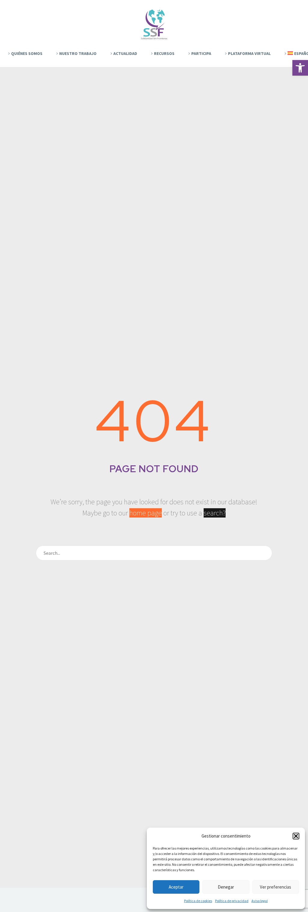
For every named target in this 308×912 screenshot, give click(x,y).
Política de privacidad (231, 900)
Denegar (226, 887)
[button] (300, 68)
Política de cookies (198, 900)
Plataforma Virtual (249, 53)
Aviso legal (259, 900)
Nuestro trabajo (78, 53)
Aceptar (176, 887)
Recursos (164, 53)
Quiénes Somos (26, 53)
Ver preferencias (275, 887)
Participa (201, 53)
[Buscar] (265, 552)
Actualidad (125, 53)
